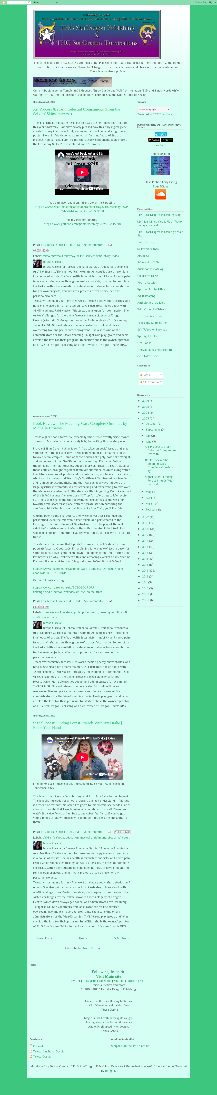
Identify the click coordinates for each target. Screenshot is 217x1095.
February (152, 509)
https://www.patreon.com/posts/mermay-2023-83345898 (82, 224)
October (151, 423)
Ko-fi (143, 980)
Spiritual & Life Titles (151, 289)
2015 (145, 558)
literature (66, 612)
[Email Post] (109, 244)
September (153, 429)
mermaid (57, 256)
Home (83, 938)
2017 (145, 547)
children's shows (53, 837)
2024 (146, 412)
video (115, 256)
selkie (80, 256)
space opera (49, 617)
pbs (109, 837)
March (150, 503)
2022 (146, 517)
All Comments (151, 382)
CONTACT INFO (148, 356)
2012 (145, 576)
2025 (146, 406)
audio (46, 256)
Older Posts (121, 938)
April (149, 497)
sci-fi (36, 617)
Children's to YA (147, 275)
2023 (146, 418)
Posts (146, 375)
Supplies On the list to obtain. (130, 1046)
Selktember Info (148, 249)
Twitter (75, 980)
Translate (166, 114)
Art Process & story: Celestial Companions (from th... (160, 450)
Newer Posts (44, 938)
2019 (145, 534)
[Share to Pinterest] (47, 250)
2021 (145, 523)
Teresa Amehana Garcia (48, 1051)
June (149, 441)
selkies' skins (93, 256)
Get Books (144, 343)
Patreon (132, 980)
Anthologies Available (151, 302)
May (149, 491)
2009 (146, 594)
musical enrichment (93, 837)
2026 (146, 400)
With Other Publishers (151, 309)
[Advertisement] (82, 381)
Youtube (160, 145)
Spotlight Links (147, 336)
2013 (145, 570)
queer (103, 612)
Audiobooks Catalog (150, 269)
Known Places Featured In (154, 349)
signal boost (122, 837)
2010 (145, 588)
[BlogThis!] (38, 250)
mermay (69, 256)
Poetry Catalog (147, 282)
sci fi (124, 612)
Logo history (145, 242)
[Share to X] (41, 250)
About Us (143, 255)
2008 (146, 600)
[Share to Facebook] (44, 250)
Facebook (105, 980)
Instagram (89, 980)
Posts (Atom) (91, 948)
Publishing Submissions (152, 322)
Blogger (110, 1070)
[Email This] (34, 250)
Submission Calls (148, 262)
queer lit (113, 612)
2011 (145, 582)
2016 (145, 552)
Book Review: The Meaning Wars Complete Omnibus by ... (159, 465)
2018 (145, 540)
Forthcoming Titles (149, 316)
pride (77, 612)
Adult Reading (146, 296)
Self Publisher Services (152, 329)
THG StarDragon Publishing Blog (159, 214)
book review (51, 612)
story (107, 256)
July (148, 435)
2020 (146, 529)
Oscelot (38, 1046)
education (72, 837)
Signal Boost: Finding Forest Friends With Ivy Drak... (159, 480)
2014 (145, 564)
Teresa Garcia (42, 1056)
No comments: (94, 244)
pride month (90, 612)
